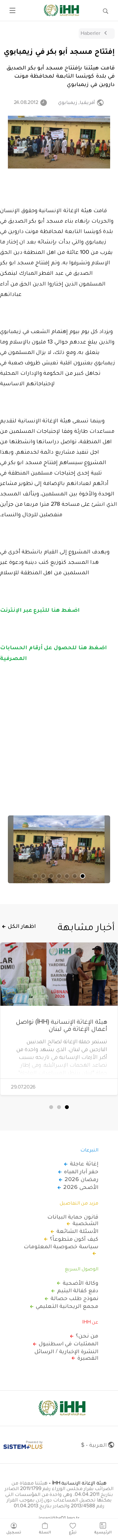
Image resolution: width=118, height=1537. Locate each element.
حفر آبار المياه (81, 1171)
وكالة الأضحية (80, 1283)
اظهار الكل (22, 926)
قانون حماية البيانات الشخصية (72, 1219)
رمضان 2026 (81, 1179)
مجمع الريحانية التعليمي (67, 1306)
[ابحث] (105, 10)
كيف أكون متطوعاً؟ (74, 1239)
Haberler (90, 33)
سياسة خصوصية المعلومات (61, 1246)
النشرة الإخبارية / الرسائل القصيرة (66, 1354)
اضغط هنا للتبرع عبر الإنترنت (40, 609)
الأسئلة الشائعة (77, 1231)
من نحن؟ (87, 1335)
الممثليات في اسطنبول (68, 1343)
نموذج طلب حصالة (74, 1298)
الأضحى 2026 (80, 1187)
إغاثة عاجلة (84, 1163)
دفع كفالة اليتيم (77, 1290)
